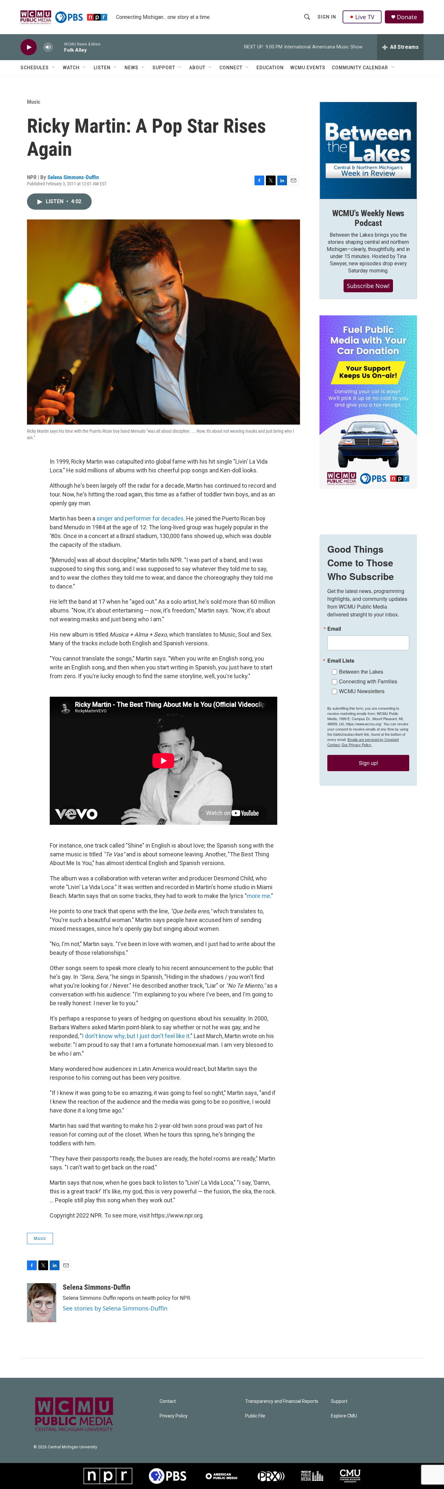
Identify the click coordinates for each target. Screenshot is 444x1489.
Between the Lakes (361, 671)
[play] (28, 47)
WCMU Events (307, 67)
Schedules (34, 67)
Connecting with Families (368, 681)
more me (258, 895)
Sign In (327, 17)
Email (334, 628)
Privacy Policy (174, 1416)
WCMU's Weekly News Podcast (368, 218)
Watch (71, 67)
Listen (102, 67)
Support (163, 67)
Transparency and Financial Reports (281, 1401)
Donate (407, 17)
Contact (168, 1401)
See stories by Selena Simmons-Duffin (115, 1308)
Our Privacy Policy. (357, 744)
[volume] (48, 47)
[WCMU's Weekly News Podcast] (368, 150)
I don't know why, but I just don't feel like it (135, 1036)
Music (33, 102)
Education (270, 67)
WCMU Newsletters (362, 691)
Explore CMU (344, 1416)
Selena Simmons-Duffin (73, 177)
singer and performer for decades (140, 518)
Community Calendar (360, 67)
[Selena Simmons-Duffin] (41, 1302)
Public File (255, 1416)
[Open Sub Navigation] (53, 67)
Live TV (364, 17)
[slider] (58, 47)
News (131, 67)
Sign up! (368, 763)
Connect (230, 67)
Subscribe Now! (368, 286)
